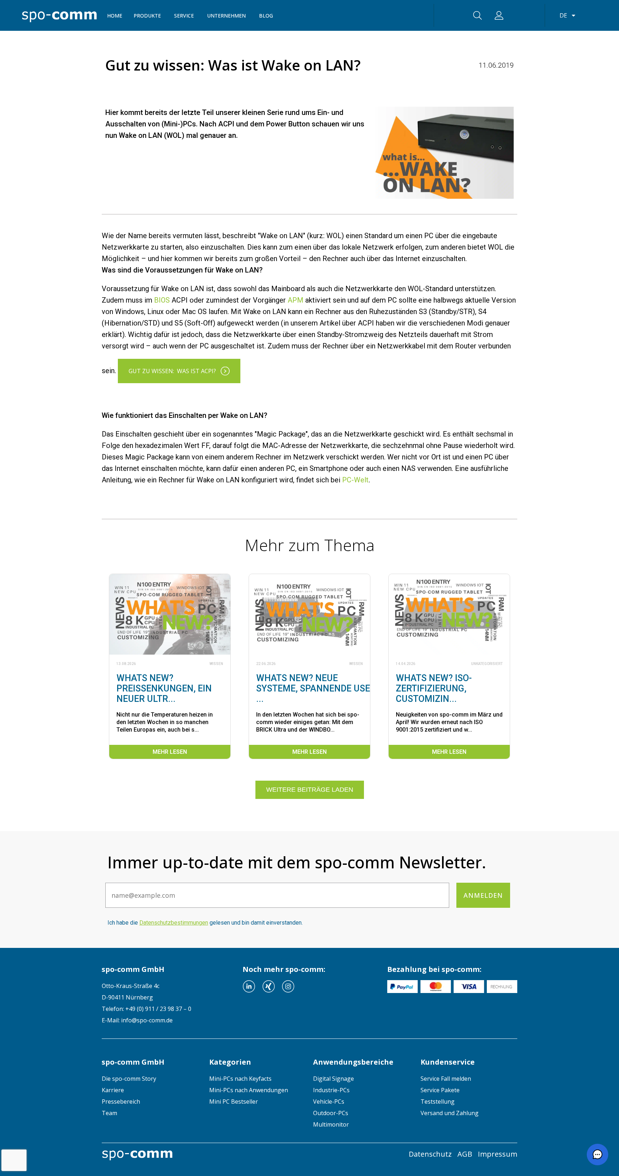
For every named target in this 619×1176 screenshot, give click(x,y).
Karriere (113, 1090)
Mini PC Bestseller (233, 1101)
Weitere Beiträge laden (309, 789)
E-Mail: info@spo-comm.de (137, 1020)
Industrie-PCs (331, 1090)
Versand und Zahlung (450, 1113)
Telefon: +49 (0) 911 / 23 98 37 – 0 (146, 1009)
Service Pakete (440, 1090)
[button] (597, 1154)
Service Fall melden (446, 1079)
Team (109, 1113)
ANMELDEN (483, 895)
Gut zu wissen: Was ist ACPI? (172, 371)
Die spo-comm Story (129, 1079)
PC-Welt (355, 480)
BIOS (162, 300)
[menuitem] (150, 1078)
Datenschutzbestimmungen (173, 922)
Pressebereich (121, 1101)
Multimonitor (331, 1124)
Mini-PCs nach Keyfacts (240, 1079)
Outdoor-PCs (330, 1113)
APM (295, 300)
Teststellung (438, 1101)
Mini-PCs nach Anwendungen (248, 1090)
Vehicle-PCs (328, 1101)
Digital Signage (333, 1079)
